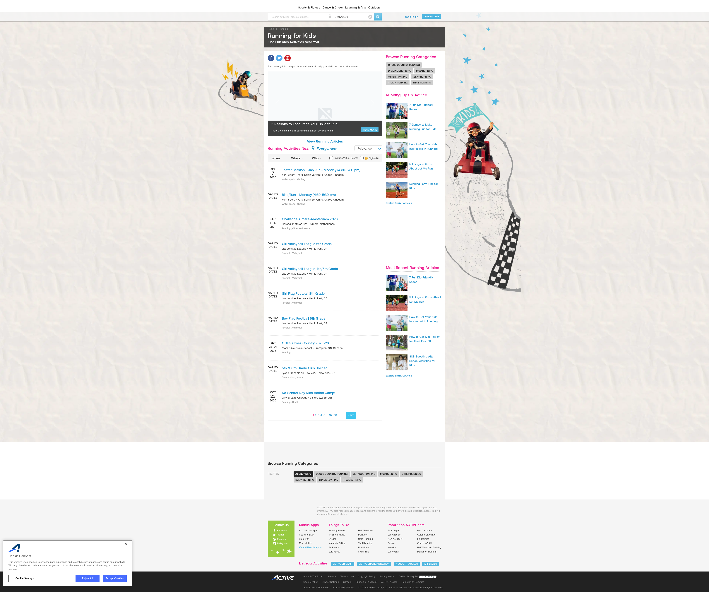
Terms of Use (347, 576)
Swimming (363, 551)
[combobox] (368, 148)
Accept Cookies (115, 578)
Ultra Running (365, 539)
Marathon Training (426, 551)
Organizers (431, 16)
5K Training (423, 539)
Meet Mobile (305, 543)
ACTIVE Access (389, 582)
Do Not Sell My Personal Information (418, 576)
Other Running (397, 76)
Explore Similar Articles (399, 203)
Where (296, 158)
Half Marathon (365, 530)
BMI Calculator (425, 530)
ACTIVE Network (284, 577)
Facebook (282, 530)
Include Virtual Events (346, 158)
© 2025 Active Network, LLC (373, 587)
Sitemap (331, 576)
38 (335, 415)
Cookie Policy (310, 582)
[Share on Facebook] (271, 58)
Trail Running (422, 82)
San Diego (393, 530)
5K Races (334, 547)
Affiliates (430, 563)
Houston (392, 547)
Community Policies (343, 587)
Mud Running (424, 70)
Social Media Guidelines (316, 587)
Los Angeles (394, 534)
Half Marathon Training (429, 547)
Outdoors (374, 7)
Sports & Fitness (309, 7)
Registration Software (413, 582)
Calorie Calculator (426, 534)
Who (315, 158)
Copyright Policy (366, 576)
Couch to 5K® (306, 534)
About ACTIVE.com (313, 576)
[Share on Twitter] (279, 58)
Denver (391, 543)
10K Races (334, 551)
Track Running (398, 82)
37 (331, 415)
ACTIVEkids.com (278, 7)
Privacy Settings (330, 582)
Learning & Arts (355, 7)
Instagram (282, 543)
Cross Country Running (404, 65)
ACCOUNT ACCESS (407, 563)
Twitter (280, 534)
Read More (370, 129)
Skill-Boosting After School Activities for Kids (422, 361)
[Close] (126, 544)
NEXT (351, 415)
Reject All (87, 578)
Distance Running (399, 70)
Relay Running (421, 76)
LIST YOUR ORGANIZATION (374, 563)
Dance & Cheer (333, 7)
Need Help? (411, 17)
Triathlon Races (337, 534)
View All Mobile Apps (310, 547)
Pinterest (281, 539)
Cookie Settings (25, 578)
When (276, 158)
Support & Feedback (366, 582)
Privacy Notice (386, 576)
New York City (395, 539)
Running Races (337, 530)
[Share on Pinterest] (287, 58)
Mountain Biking (337, 543)
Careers (347, 582)
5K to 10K (304, 539)
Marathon (363, 534)
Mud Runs (363, 547)
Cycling (333, 539)
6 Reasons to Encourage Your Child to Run (304, 124)
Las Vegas (393, 551)
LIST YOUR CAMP (342, 563)
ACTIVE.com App (308, 530)
